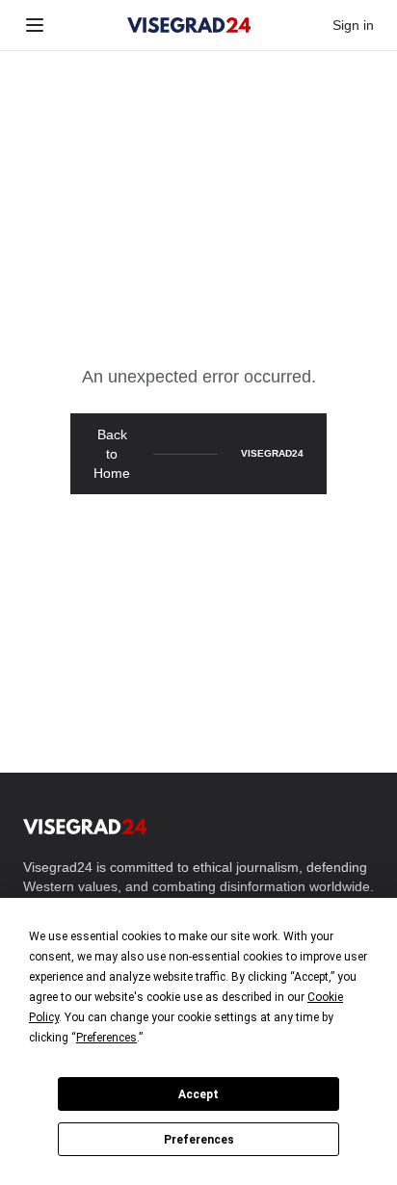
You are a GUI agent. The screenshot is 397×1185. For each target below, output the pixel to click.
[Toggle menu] (34, 25)
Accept (198, 1094)
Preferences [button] (106, 1037)
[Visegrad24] (189, 25)
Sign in (353, 25)
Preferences (199, 1139)
